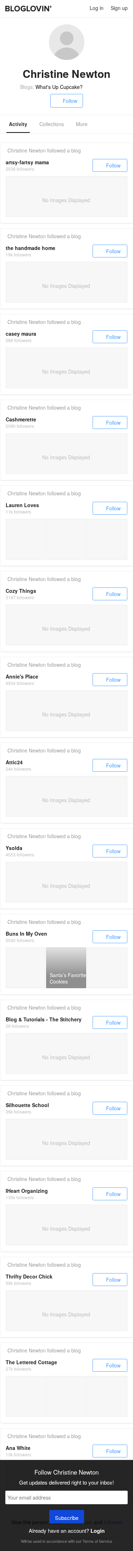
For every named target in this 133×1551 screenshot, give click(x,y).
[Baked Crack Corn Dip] (25, 967)
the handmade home (30, 247)
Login (97, 1531)
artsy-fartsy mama (27, 162)
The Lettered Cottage (31, 1362)
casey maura (21, 333)
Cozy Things (21, 590)
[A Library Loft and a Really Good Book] (25, 1396)
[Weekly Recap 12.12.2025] (25, 539)
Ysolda (14, 847)
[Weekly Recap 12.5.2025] (66, 539)
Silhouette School (27, 1105)
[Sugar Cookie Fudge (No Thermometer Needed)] (107, 967)
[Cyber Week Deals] (107, 539)
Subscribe (66, 1517)
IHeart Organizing (27, 1190)
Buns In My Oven (26, 933)
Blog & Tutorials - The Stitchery (44, 1019)
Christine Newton (26, 150)
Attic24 (14, 762)
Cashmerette (21, 419)
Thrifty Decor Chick (29, 1276)
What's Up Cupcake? (59, 86)
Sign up (119, 7)
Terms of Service (97, 1541)
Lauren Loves (22, 505)
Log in (97, 7)
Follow (70, 100)
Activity (18, 123)
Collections (51, 123)
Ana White (18, 1447)
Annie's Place (22, 676)
